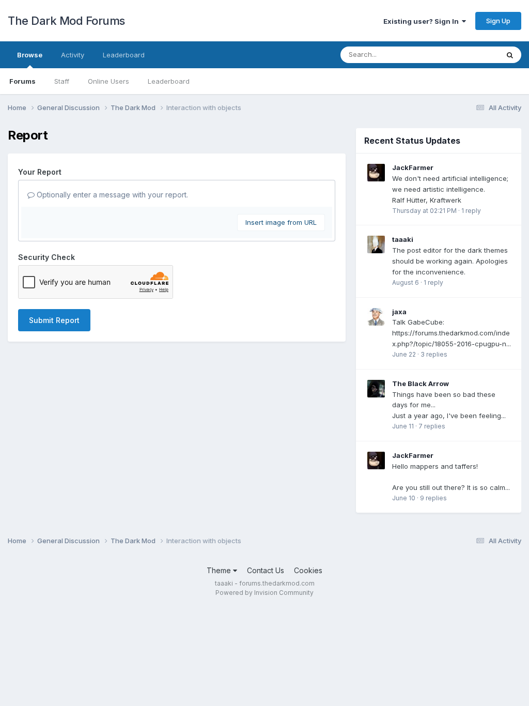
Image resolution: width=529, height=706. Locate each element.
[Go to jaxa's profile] (376, 317)
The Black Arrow (420, 383)
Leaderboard (169, 81)
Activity (72, 55)
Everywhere (466, 54)
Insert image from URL (281, 222)
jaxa (399, 312)
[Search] (510, 55)
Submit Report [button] (54, 320)
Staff (61, 81)
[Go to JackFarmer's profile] (376, 172)
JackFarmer (412, 167)
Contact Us (265, 570)
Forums (22, 81)
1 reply (471, 210)
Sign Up (498, 21)
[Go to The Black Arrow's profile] (376, 388)
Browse (29, 55)
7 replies (431, 426)
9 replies (433, 498)
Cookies (308, 570)
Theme (220, 570)
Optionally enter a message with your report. (111, 194)
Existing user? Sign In (422, 21)
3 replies (434, 354)
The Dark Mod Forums (66, 20)
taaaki (402, 239)
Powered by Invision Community (264, 592)
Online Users (108, 81)
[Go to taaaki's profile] (376, 244)
